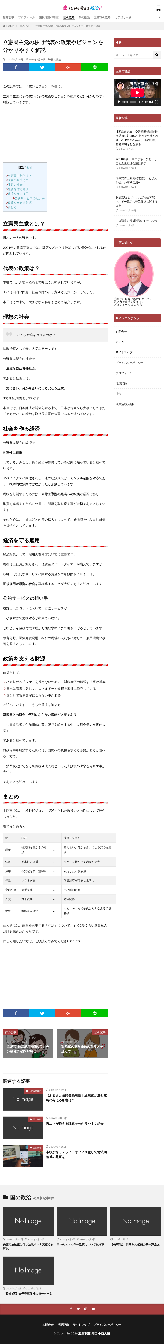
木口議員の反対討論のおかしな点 (137, 220)
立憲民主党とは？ (20, 175)
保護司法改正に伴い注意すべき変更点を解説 (28, 1246)
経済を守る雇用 (18, 193)
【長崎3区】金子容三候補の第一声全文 (27, 1293)
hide (28, 167)
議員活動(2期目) (49, 17)
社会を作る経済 (18, 189)
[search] (157, 55)
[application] (137, 92)
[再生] (119, 102)
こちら (138, 304)
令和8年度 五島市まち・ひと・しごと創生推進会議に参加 (136, 161)
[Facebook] (16, 67)
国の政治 (69, 17)
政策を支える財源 (20, 202)
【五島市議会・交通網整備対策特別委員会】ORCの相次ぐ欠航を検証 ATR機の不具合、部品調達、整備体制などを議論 (137, 138)
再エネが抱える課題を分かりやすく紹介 (75, 1123)
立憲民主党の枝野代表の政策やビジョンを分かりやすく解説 (67, 25)
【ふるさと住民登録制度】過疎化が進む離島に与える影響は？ (76, 1097)
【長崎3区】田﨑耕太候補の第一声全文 (135, 1244)
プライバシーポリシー (130, 362)
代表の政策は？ (18, 180)
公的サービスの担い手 (30, 198)
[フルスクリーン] (157, 102)
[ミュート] (151, 102)
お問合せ (121, 331)
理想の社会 (15, 184)
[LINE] (94, 67)
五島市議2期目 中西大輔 (94, 1333)
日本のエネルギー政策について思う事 (80, 1244)
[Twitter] (42, 67)
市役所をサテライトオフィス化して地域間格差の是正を (76, 1154)
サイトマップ (124, 352)
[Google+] (68, 67)
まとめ (12, 207)
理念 (118, 393)
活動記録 (121, 383)
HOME (10, 25)
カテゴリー (123, 342)
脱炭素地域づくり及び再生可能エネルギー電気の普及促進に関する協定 (137, 201)
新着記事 (8, 17)
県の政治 (84, 17)
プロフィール (26, 17)
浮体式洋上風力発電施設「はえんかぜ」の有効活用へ (137, 180)
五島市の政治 (102, 17)
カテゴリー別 (123, 17)
